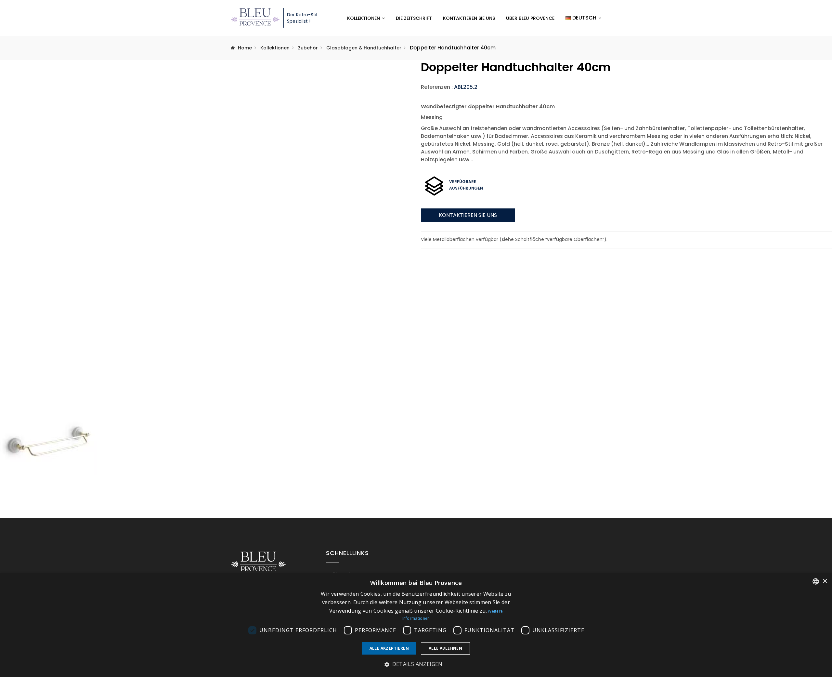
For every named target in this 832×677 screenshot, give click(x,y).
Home (245, 48)
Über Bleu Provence (530, 18)
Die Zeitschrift (414, 18)
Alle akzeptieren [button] (389, 648)
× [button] (824, 581)
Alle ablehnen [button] (445, 648)
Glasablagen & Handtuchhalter (363, 48)
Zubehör (308, 48)
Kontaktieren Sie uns (469, 18)
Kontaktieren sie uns (468, 215)
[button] (416, 664)
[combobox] (815, 581)
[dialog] (416, 625)
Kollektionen (363, 18)
